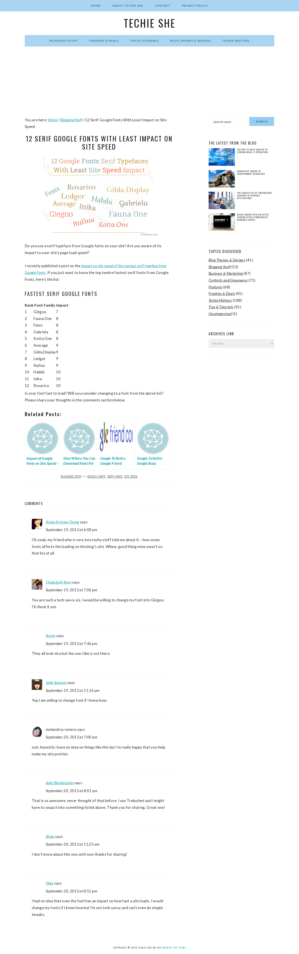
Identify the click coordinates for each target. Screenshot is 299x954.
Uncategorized (220, 313)
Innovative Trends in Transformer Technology (251, 172)
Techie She (150, 23)
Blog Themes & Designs (227, 260)
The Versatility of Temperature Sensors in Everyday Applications (254, 195)
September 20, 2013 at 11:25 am (72, 844)
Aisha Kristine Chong (62, 522)
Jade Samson (56, 682)
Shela (50, 836)
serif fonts (115, 476)
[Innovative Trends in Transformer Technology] (222, 179)
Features (216, 287)
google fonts (96, 476)
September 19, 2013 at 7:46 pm (71, 643)
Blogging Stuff (71, 476)
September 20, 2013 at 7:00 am (71, 737)
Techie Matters (220, 300)
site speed (131, 476)
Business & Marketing (226, 273)
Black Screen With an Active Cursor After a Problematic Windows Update (253, 217)
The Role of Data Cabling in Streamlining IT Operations (252, 151)
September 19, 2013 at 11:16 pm (72, 690)
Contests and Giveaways (228, 280)
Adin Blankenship (60, 783)
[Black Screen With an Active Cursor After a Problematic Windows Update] (222, 223)
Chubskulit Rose (58, 582)
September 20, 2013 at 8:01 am (71, 790)
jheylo (50, 635)
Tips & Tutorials (221, 307)
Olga (49, 883)
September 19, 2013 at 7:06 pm (71, 590)
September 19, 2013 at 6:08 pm (71, 529)
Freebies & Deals (222, 293)
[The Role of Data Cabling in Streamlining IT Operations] (222, 158)
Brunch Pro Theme (174, 947)
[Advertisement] (149, 81)
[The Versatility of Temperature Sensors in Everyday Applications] (222, 201)
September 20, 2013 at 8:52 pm (71, 891)
